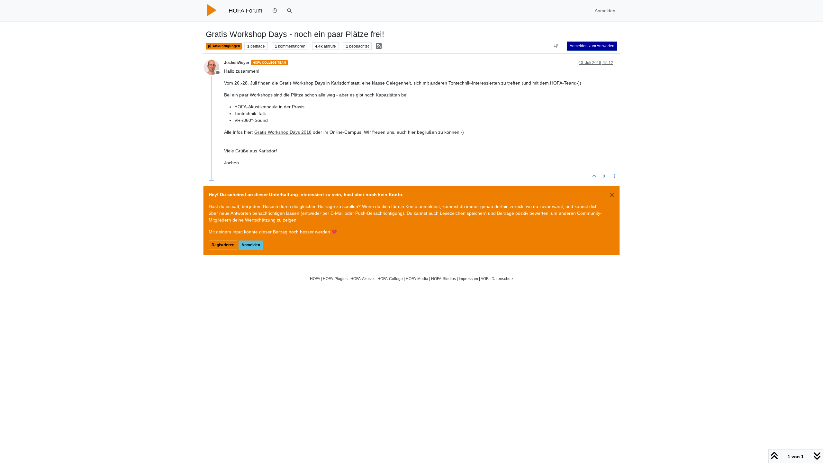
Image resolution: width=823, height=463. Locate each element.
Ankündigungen (226, 46)
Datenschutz (502, 279)
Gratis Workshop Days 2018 (283, 132)
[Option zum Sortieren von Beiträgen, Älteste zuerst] (556, 45)
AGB (485, 279)
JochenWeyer (236, 62)
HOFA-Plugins (335, 279)
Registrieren (223, 245)
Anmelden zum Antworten (592, 46)
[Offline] (214, 66)
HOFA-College (390, 279)
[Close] (612, 195)
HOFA (315, 279)
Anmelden (250, 245)
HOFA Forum (245, 10)
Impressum (468, 279)
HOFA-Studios (443, 279)
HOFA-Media (417, 279)
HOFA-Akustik (362, 279)
